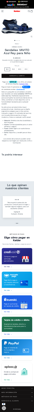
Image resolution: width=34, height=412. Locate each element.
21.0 (26, 69)
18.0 (7, 69)
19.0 (13, 69)
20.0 (19, 69)
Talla (17, 66)
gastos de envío (20, 60)
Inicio (16, 44)
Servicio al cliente (10, 401)
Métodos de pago (9, 397)
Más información (9, 392)
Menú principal (8, 388)
